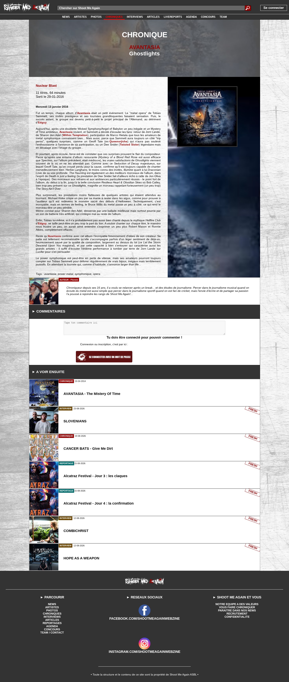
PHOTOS (52, 610)
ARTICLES (52, 619)
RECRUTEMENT (237, 613)
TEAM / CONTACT (52, 632)
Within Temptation (75, 135)
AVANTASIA (144, 47)
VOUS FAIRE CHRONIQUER (237, 607)
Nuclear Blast (46, 86)
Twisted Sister (129, 144)
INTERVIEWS (52, 616)
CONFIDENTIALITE (237, 616)
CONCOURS (52, 629)
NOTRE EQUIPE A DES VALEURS (236, 604)
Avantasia (83, 113)
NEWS (52, 604)
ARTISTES (52, 607)
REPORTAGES (52, 623)
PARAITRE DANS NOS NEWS (237, 610)
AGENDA (52, 626)
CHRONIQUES (52, 613)
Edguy (42, 122)
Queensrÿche (118, 141)
